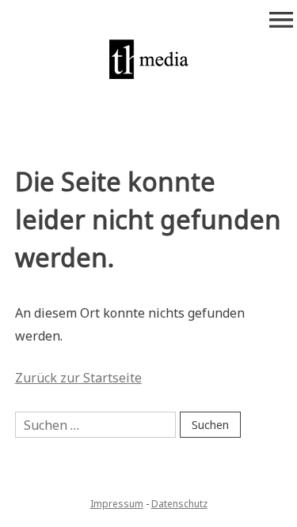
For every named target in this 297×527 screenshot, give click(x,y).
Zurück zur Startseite (78, 377)
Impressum (116, 503)
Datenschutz (179, 503)
